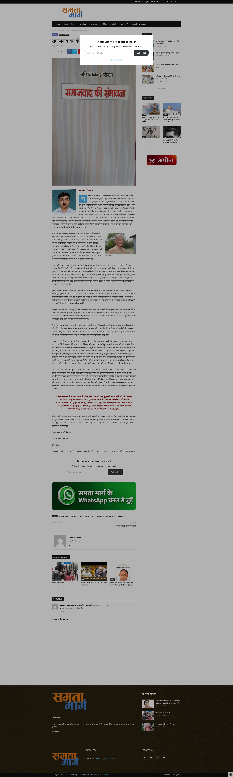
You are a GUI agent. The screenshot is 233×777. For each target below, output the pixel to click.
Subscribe (141, 53)
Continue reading (116, 60)
